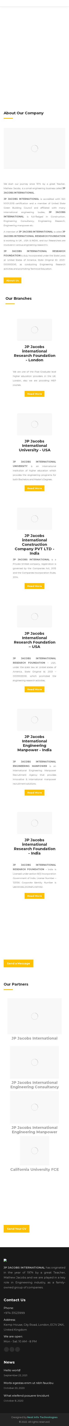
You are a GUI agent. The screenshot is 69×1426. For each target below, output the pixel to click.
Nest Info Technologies (42, 1417)
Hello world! (12, 1370)
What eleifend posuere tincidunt (26, 1395)
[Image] (34, 148)
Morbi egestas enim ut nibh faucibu (28, 1383)
